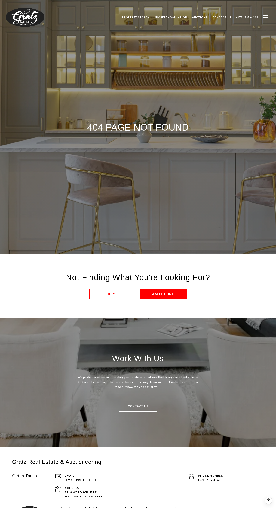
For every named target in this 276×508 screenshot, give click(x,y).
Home (112, 294)
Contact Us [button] (138, 406)
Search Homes (163, 294)
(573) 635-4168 (209, 479)
